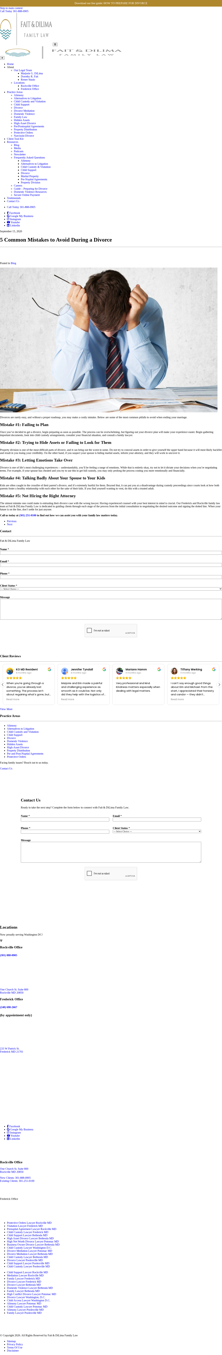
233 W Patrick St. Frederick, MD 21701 (12, 1206)
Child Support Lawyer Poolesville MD (28, 1263)
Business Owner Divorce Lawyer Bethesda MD (33, 1244)
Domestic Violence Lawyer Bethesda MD (30, 1287)
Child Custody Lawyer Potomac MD (27, 1306)
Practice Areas (15, 92)
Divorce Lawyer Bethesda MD (24, 1284)
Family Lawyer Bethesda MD (23, 1291)
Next (9, 524)
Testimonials (14, 198)
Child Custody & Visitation (36, 166)
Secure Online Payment (27, 194)
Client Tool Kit (15, 138)
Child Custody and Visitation (30, 101)
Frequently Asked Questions (29, 157)
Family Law (20, 117)
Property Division (30, 182)
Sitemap (11, 1341)
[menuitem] (114, 64)
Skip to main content (11, 8)
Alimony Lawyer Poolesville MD (25, 1309)
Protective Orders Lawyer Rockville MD (29, 1222)
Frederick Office (30, 88)
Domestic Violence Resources (30, 191)
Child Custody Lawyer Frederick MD (27, 1232)
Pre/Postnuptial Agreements (29, 126)
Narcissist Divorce (24, 135)
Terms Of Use (14, 1347)
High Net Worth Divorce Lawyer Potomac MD (33, 1241)
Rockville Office (30, 85)
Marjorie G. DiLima (32, 73)
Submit (111, 646)
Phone (5, 573)
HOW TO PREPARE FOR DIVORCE (125, 3)
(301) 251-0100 (27, 515)
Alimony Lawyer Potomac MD (24, 1303)
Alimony (19, 95)
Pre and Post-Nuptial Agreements (25, 753)
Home (10, 64)
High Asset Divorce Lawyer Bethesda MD (30, 1238)
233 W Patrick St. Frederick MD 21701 (11, 1050)
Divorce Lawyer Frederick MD (24, 1281)
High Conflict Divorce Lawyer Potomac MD (31, 1294)
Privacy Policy (15, 1344)
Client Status (8, 585)
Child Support (21, 104)
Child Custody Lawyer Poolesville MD (28, 1266)
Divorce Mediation (24, 110)
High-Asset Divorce (25, 123)
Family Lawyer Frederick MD (23, 1278)
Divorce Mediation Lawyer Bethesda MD (30, 1253)
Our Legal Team (23, 70)
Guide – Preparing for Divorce (30, 188)
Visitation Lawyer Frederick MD (25, 1225)
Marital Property (30, 176)
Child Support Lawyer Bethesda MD (27, 1235)
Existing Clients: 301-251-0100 (17, 1180)
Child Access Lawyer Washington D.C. (28, 1300)
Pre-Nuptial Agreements (34, 179)
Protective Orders (23, 132)
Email (4, 561)
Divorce (18, 107)
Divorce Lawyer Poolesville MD (25, 1260)
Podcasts (18, 151)
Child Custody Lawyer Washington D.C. (29, 1247)
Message (5, 597)
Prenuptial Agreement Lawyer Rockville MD (31, 1229)
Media (17, 148)
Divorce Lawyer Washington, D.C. (26, 1297)
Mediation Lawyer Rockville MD (25, 1275)
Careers (18, 185)
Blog (16, 145)
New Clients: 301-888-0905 (15, 1177)
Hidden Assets (22, 120)
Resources (12, 141)
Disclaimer (13, 1350)
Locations (19, 82)
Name (4, 549)
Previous (11, 521)
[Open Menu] (55, 44)
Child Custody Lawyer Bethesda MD (27, 1257)
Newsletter (20, 154)
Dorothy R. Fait (29, 76)
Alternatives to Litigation (27, 98)
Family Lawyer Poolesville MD (24, 1312)
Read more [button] (12, 699)
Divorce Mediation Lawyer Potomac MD (29, 1250)
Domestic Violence (24, 113)
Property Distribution (25, 129)
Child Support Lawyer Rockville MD (27, 1272)
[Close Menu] (2, 58)
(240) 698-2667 (8, 1213)
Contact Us (13, 201)
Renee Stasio (28, 79)
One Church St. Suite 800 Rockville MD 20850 (14, 991)
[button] (219, 684)
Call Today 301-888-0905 (21, 207)
